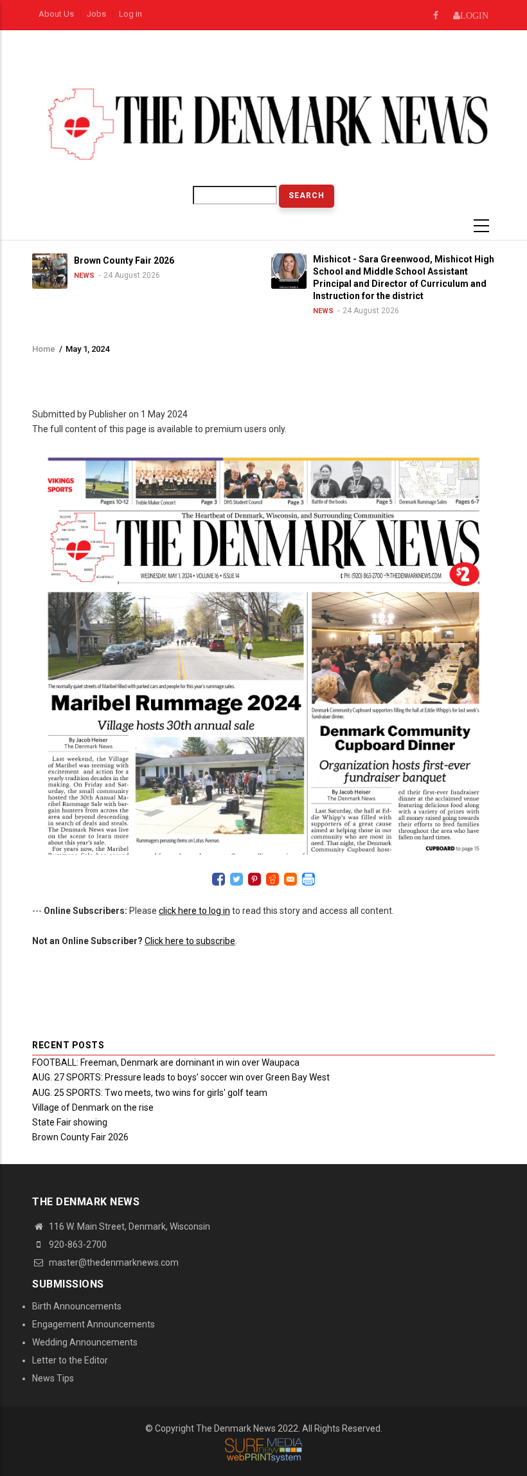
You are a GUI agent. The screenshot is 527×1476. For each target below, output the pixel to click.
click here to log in (194, 911)
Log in (130, 14)
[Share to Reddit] (272, 879)
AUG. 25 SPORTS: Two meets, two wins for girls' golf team (149, 1093)
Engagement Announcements (93, 1324)
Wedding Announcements (85, 1342)
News (83, 275)
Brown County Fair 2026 (80, 1137)
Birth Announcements (76, 1306)
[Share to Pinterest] (254, 879)
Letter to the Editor (70, 1360)
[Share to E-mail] (290, 879)
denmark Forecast (193, 63)
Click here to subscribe (190, 941)
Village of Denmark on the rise (93, 1107)
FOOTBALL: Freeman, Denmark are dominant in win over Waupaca (165, 1062)
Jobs (96, 14)
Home (43, 349)
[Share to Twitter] (236, 879)
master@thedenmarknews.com (113, 1262)
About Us (56, 14)
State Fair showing (69, 1122)
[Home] (263, 123)
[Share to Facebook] (218, 879)
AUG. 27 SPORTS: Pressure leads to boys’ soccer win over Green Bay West (181, 1077)
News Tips (53, 1378)
